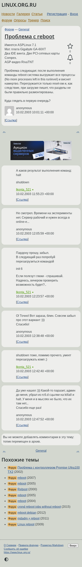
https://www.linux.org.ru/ (17, 552)
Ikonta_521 (23, 189)
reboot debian (27, 512)
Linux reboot (26, 524)
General (23, 29)
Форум (7, 20)
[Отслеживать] (70, 57)
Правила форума (28, 545)
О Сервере (10, 545)
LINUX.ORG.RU (19, 5)
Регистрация (57, 14)
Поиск (45, 20)
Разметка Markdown (52, 545)
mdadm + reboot (28, 518)
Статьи (37, 14)
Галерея (23, 14)
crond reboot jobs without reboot (39, 506)
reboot (22, 477)
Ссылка (10, 120)
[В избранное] (70, 46)
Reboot (22, 489)
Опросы (20, 20)
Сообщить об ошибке (16, 548)
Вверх (73, 545)
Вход (74, 14)
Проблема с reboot (29, 36)
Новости (8, 14)
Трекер (33, 20)
